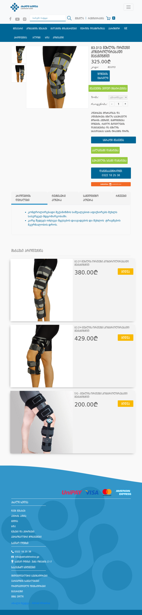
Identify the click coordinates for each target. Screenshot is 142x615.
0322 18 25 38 (111, 175)
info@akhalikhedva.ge (27, 557)
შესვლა (79, 18)
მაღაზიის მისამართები (64, 28)
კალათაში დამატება (105, 150)
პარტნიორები (116, 28)
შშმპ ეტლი (17, 596)
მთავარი (18, 28)
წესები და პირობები (22, 531)
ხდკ (47, 37)
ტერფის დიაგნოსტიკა (92, 28)
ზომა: (95, 97)
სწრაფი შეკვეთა (113, 140)
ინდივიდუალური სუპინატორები (29, 576)
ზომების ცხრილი (102, 76)
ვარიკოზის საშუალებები (25, 581)
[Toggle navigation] (128, 7)
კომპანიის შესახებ (36, 28)
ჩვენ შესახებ (18, 511)
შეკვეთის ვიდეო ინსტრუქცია (108, 88)
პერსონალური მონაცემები (26, 537)
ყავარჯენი (17, 591)
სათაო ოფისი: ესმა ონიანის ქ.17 (33, 561)
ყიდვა (125, 272)
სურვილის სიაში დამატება (109, 160)
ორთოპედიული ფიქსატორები (28, 586)
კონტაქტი (58, 37)
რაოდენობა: (99, 104)
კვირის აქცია (18, 516)
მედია (14, 521)
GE (125, 28)
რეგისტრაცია (96, 18)
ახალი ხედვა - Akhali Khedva (30, 603)
